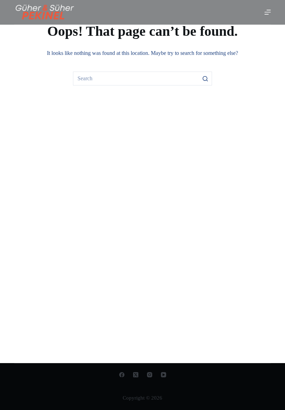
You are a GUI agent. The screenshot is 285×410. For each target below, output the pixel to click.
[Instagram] (149, 374)
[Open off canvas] (267, 12)
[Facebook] (121, 374)
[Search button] (205, 78)
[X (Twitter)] (135, 374)
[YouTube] (163, 374)
